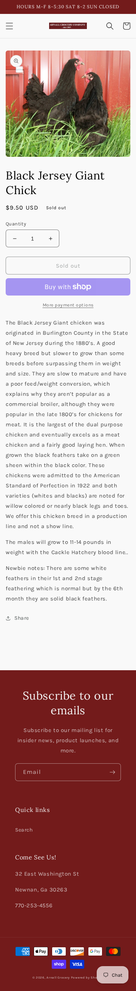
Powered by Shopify (87, 977)
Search (24, 830)
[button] (9, 26)
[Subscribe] (112, 772)
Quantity (16, 224)
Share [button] (21, 618)
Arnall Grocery (58, 977)
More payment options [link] (68, 305)
